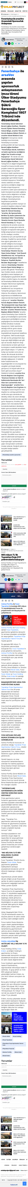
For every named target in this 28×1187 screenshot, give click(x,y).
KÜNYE (3, 1159)
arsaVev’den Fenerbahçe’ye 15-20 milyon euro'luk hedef (19, 526)
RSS (4, 1180)
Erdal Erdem (11, 676)
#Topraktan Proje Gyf (8, 1048)
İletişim (21, 2)
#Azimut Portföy (7, 1052)
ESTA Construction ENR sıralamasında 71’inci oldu (19, 534)
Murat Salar (15, 670)
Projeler (12, 549)
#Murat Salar (18, 1052)
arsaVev (7, 75)
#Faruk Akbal (6, 1036)
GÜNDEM (3, 11)
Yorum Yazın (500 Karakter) (8, 472)
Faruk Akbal (5, 674)
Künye (18, 2)
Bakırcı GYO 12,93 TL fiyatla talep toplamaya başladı (19, 1152)
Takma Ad (4, 462)
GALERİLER (15, 1159)
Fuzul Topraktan (12, 630)
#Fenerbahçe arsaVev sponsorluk (11, 454)
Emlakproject (5, 14)
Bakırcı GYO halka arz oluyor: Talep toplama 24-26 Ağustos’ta (19, 543)
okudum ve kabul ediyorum (14, 490)
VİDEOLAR (22, 1159)
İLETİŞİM (9, 1159)
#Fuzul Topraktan (7, 1040)
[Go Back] (24, 1184)
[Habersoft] (14, 1184)
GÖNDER (14, 486)
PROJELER (10, 11)
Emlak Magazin (14, 14)
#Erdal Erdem (6, 1055)
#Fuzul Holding (17, 1036)
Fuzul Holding (20, 628)
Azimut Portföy (6, 628)
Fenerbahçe (10, 71)
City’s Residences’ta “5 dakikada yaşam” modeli (19, 518)
